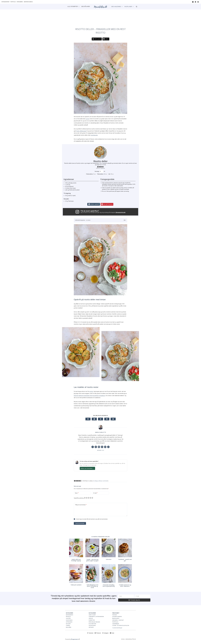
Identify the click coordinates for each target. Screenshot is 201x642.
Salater (68, 618)
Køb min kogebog (28, 1)
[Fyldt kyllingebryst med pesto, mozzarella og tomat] (92, 573)
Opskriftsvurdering (79, 498)
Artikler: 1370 (100, 450)
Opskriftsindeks (117, 616)
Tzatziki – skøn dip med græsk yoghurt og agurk (92, 560)
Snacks (91, 618)
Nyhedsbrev (20, 1)
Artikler (91, 627)
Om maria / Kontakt (118, 620)
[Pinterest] (198, 2)
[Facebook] (195, 2)
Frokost (68, 616)
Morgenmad (69, 614)
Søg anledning (116, 6)
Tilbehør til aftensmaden (96, 616)
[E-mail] (113, 419)
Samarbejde (115, 623)
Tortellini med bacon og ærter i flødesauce (125, 585)
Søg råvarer (85, 6)
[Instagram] (192, 2)
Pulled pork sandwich (76, 585)
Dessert (68, 623)
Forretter (92, 620)
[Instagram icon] (99, 447)
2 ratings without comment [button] (100, 481)
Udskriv (107, 39)
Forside (114, 614)
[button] (97, 167)
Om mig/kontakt (5, 1)
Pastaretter (92, 623)
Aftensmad (69, 622)
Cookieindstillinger (117, 628)
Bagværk (68, 627)
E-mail (95, 493)
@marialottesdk (120, 212)
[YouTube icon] (105, 447)
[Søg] (136, 6)
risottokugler (94, 135)
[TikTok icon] (108, 447)
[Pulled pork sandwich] (76, 573)
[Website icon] (96, 447)
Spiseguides (92, 625)
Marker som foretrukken (87, 468)
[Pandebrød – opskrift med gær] (125, 548)
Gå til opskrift (97, 39)
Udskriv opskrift (94, 204)
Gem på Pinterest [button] (108, 204)
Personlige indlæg (94, 622)
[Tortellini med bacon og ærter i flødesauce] (125, 573)
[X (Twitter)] (94, 419)
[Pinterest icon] (102, 447)
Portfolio (13, 1)
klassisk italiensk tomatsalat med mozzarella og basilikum (89, 395)
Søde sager (92, 614)
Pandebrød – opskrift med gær (125, 560)
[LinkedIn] (106, 419)
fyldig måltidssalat (81, 131)
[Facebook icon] (92, 447)
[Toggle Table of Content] (124, 220)
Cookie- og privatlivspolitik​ (120, 625)
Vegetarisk (69, 620)
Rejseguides (115, 618)
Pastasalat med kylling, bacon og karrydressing (109, 585)
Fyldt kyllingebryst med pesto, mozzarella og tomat (92, 586)
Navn (77, 493)
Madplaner (128, 6)
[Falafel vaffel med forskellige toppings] (76, 548)
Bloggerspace (74, 639)
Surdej (68, 625)
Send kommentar (79, 523)
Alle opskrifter (72, 6)
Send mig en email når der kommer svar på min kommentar (92, 519)
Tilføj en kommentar (81, 505)
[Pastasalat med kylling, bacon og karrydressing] (109, 573)
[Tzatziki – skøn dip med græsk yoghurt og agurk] (92, 548)
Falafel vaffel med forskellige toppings (76, 560)
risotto (87, 119)
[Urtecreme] (109, 548)
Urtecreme (108, 559)
